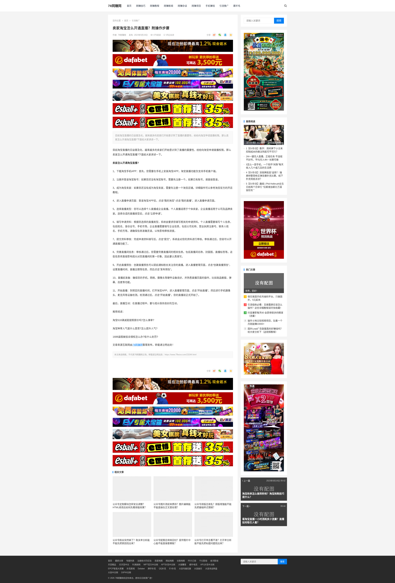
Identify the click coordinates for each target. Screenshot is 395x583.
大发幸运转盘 (211, 568)
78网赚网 (114, 6)
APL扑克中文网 (207, 564)
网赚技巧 (140, 5)
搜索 (278, 20)
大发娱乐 (198, 568)
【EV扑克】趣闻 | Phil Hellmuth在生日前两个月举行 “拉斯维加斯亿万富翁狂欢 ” (265, 187)
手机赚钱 (210, 5)
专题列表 (130, 561)
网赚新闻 (168, 5)
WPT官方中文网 (150, 564)
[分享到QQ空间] (231, 35)
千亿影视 (203, 561)
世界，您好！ (251, 291)
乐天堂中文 (124, 564)
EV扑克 (172, 568)
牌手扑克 (152, 568)
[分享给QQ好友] (225, 35)
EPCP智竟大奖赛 (116, 568)
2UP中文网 (126, 572)
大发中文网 (113, 572)
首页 (129, 5)
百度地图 (159, 561)
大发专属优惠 (185, 568)
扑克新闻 (131, 568)
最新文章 (119, 561)
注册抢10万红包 (144, 561)
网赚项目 (196, 5)
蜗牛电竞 (193, 564)
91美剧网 (136, 564)
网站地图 (170, 561)
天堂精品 (112, 564)
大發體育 (182, 564)
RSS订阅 (192, 561)
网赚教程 (154, 5)
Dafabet (141, 568)
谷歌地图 (181, 561)
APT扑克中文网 (168, 564)
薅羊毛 (236, 5)
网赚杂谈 (182, 5)
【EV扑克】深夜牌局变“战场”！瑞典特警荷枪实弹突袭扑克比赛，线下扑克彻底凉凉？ (264, 175)
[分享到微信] (220, 35)
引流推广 (224, 5)
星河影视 (214, 561)
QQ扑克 (162, 568)
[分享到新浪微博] (214, 35)
